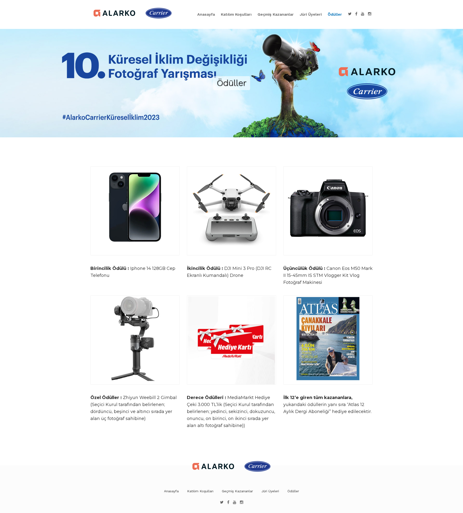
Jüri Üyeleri (311, 14)
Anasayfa (206, 14)
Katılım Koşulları (236, 14)
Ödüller (335, 14)
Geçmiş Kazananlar (276, 14)
